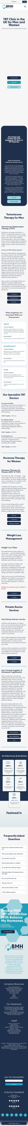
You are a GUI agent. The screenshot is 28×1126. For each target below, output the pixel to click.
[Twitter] (2, 1115)
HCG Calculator (14, 993)
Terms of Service (14, 1026)
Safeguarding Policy (14, 1032)
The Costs (14, 302)
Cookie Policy (14, 1024)
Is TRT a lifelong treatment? (9, 892)
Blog (14, 994)
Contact (14, 996)
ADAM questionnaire (14, 987)
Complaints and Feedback (14, 1031)
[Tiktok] (25, 1115)
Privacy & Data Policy (14, 1023)
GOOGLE (14, 1102)
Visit (14, 740)
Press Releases (14, 998)
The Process (14, 294)
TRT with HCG (14, 1010)
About (14, 995)
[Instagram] (16, 1115)
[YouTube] (20, 1115)
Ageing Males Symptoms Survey (14, 988)
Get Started (14, 597)
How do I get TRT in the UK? (9, 878)
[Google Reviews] (14, 96)
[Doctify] (14, 109)
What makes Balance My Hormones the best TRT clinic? (12, 873)
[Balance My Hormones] (7, 6)
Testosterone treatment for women (14, 1012)
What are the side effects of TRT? (10, 887)
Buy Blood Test (14, 298)
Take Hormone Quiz (13, 1123)
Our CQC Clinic (14, 1028)
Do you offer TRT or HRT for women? (11, 867)
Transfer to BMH (14, 201)
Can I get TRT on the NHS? (9, 858)
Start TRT (14, 197)
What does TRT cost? (7, 883)
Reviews (14, 1097)
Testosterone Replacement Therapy (14, 1007)
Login (24, 1)
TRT (7, 167)
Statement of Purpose (14, 1029)
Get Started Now (14, 77)
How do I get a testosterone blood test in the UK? (12, 848)
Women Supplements (14, 736)
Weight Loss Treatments (14, 1014)
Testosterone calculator (14, 989)
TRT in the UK (14, 87)
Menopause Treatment (14, 523)
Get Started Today (8, 931)
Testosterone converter (14, 990)
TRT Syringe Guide (14, 992)
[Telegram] (11, 1115)
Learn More (14, 593)
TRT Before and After (14, 1096)
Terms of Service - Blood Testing (14, 1027)
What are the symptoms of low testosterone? (12, 853)
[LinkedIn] (7, 1115)
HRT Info (14, 515)
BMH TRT (14, 82)
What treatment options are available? (11, 863)
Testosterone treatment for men (14, 1009)
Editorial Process (14, 1033)
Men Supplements (14, 732)
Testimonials (14, 1095)
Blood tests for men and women (14, 1008)
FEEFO (14, 1108)
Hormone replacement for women (14, 1013)
